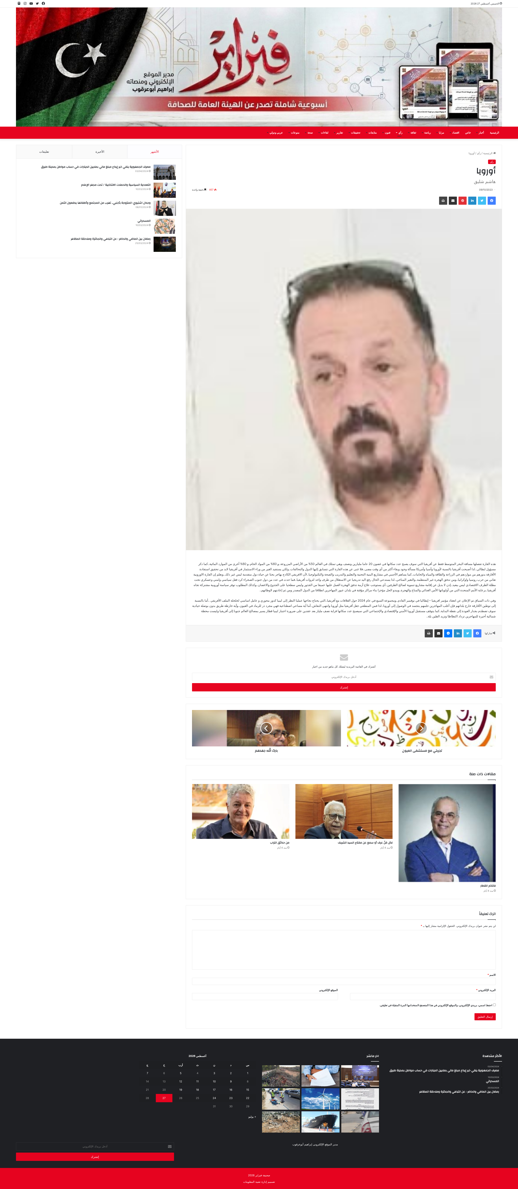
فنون (387, 132)
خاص (468, 132)
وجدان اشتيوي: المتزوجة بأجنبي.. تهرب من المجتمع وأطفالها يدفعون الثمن (105, 203)
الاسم (491, 974)
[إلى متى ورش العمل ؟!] (320, 1099)
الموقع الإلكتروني (328, 990)
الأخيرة (100, 152)
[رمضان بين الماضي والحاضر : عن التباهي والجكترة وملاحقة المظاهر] (165, 244)
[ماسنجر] (448, 633)
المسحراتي (144, 221)
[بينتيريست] (463, 201)
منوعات (295, 132)
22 (247, 1098)
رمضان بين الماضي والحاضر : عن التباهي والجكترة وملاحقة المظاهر (111, 239)
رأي (400, 132)
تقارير (339, 132)
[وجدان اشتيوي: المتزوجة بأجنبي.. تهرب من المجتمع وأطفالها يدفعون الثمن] (165, 208)
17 (214, 1089)
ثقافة (413, 132)
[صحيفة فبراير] (259, 67)
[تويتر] (482, 201)
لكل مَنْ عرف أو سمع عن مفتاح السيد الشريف (365, 842)
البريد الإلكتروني (486, 990)
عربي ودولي (276, 132)
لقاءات (324, 132)
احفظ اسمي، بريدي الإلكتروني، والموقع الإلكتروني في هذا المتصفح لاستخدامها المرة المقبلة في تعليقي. (435, 1005)
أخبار (481, 132)
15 (247, 1089)
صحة (310, 132)
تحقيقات (355, 132)
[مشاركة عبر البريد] (453, 201)
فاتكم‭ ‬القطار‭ (488, 885)
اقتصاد (455, 132)
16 (230, 1089)
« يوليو (252, 1116)
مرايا (441, 132)
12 (180, 1081)
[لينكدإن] (472, 201)
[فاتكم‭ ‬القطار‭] (447, 833)
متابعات (372, 132)
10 (214, 1081)
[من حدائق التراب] (240, 811)
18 (197, 1089)
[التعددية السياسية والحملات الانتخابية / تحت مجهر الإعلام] (165, 190)
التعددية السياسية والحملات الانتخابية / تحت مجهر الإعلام (116, 185)
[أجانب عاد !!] (281, 1076)
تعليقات (44, 152)
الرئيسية (494, 132)
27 (164, 1098)
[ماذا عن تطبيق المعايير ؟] (360, 1099)
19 (180, 1089)
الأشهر (155, 152)
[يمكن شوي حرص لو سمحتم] (360, 1122)
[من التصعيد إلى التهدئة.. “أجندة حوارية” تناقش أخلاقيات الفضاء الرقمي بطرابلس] (360, 1076)
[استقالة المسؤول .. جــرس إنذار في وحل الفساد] (320, 1076)
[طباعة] (443, 201)
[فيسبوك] (492, 201)
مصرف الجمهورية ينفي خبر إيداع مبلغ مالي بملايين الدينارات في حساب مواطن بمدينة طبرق (96, 167)
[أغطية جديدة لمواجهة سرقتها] (281, 1099)
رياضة (427, 132)
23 (230, 1098)
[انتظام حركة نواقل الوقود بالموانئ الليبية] (320, 1122)
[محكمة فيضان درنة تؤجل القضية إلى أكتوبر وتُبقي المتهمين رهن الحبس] (281, 1122)
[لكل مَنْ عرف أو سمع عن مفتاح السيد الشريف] (344, 811)
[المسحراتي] (165, 226)
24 (214, 1098)
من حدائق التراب (279, 842)
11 (197, 1081)
